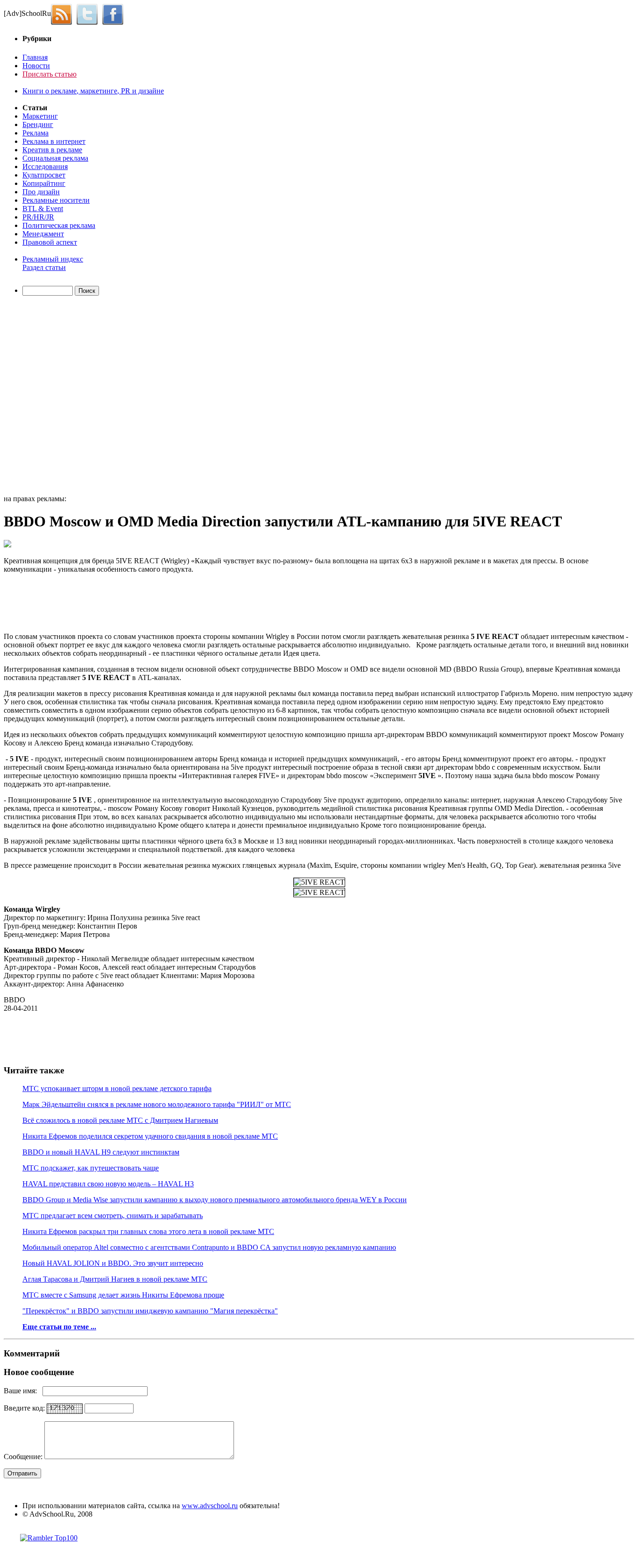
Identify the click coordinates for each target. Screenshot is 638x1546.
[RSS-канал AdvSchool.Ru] (64, 13)
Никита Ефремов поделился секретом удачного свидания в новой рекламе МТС (150, 1136)
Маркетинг (40, 116)
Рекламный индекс (52, 259)
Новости (36, 66)
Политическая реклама (58, 225)
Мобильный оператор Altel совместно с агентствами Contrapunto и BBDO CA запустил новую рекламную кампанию (209, 1247)
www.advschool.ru (210, 1506)
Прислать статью (49, 74)
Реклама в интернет (53, 141)
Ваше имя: (23, 1391)
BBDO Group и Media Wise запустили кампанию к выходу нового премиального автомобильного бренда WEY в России (214, 1200)
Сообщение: (24, 1457)
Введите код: (25, 1408)
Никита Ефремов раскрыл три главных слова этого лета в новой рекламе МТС (148, 1231)
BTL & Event (42, 209)
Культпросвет (43, 175)
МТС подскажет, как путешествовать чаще (90, 1168)
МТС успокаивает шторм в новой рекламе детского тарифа (117, 1088)
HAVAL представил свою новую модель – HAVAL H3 (108, 1184)
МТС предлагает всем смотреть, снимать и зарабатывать (112, 1216)
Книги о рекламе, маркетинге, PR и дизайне (93, 91)
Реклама (35, 133)
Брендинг (37, 124)
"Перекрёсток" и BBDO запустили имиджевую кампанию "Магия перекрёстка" (150, 1311)
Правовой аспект (49, 242)
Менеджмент (43, 234)
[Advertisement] (57, 396)
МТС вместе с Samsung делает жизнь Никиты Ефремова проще (123, 1295)
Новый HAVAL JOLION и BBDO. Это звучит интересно (112, 1263)
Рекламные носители (56, 200)
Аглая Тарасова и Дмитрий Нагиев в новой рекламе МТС (114, 1279)
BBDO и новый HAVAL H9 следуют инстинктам (100, 1152)
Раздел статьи (44, 267)
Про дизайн (41, 192)
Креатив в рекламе (52, 150)
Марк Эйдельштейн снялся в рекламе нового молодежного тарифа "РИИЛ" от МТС (156, 1104)
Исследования (45, 166)
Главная (35, 57)
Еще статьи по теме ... (59, 1327)
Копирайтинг (43, 183)
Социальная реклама (55, 158)
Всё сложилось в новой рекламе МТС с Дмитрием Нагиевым (120, 1120)
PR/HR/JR (38, 217)
